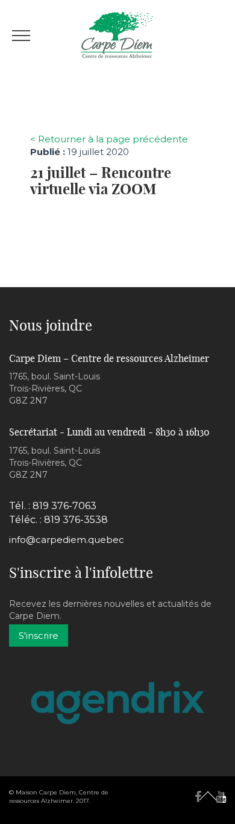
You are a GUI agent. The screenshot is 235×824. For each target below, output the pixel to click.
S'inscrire (38, 635)
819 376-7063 (64, 506)
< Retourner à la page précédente (109, 139)
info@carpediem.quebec (66, 539)
